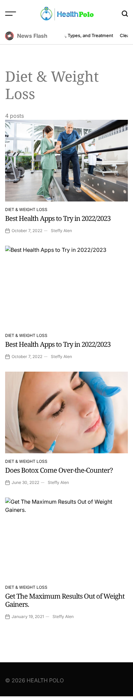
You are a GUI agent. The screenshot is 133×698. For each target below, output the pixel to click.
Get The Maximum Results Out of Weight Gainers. (64, 600)
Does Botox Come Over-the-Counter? (59, 470)
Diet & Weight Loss (26, 209)
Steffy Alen (61, 230)
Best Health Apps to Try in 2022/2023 (57, 218)
